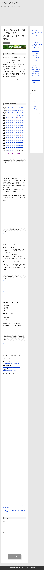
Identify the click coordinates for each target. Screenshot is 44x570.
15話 (12, 120)
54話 (18, 127)
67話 (10, 112)
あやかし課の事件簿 (36, 35)
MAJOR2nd (34, 30)
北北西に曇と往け (36, 63)
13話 (8, 120)
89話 (16, 115)
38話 (8, 107)
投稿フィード (36, 106)
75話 (6, 132)
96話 (10, 117)
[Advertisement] (22, 17)
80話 (16, 132)
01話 (20, 117)
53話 (16, 127)
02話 (22, 117)
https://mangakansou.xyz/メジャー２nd (11, 363)
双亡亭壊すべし (35, 67)
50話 (10, 127)
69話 (14, 112)
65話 (6, 112)
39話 (10, 107)
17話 (16, 120)
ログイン (36, 104)
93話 (24, 115)
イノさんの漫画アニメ (11, 3)
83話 (22, 132)
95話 (8, 117)
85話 (8, 115)
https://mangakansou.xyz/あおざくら (10, 370)
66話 (8, 112)
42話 (16, 107)
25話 (14, 122)
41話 (14, 107)
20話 (22, 120)
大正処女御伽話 (35, 71)
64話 (22, 110)
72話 (20, 112)
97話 (12, 117)
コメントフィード (37, 108)
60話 (14, 110)
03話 (8, 137)
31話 (10, 142)
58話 (10, 110)
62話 (18, 110)
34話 (16, 142)
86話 (10, 115)
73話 (22, 112)
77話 (10, 132)
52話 (14, 127)
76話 (8, 132)
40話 (12, 107)
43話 (18, 107)
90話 (18, 115)
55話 (20, 127)
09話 (20, 137)
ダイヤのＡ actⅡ (35, 51)
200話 (20, 135)
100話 (18, 117)
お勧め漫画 (34, 38)
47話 (22, 125)
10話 (22, 137)
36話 (20, 142)
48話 (6, 127)
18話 (18, 120)
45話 (22, 107)
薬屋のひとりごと (36, 82)
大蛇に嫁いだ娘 (35, 73)
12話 (6, 120)
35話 (18, 142)
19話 (20, 120)
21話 (6, 122)
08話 (18, 137)
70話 (16, 112)
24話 (12, 122)
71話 (18, 112)
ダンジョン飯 (35, 53)
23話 (10, 122)
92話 (22, 115)
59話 (12, 110)
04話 (10, 137)
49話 (8, 127)
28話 (20, 122)
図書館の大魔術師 (36, 69)
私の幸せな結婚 (35, 75)
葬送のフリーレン (36, 80)
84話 (6, 115)
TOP (6, 6)
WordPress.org (37, 109)
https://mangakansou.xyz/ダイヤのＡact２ (11, 359)
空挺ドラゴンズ (35, 78)
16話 (14, 120)
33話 (14, 142)
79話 (14, 132)
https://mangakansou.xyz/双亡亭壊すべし (11, 367)
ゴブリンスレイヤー (36, 42)
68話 (12, 112)
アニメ (33, 40)
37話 (6, 107)
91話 (20, 115)
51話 (12, 127)
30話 (8, 142)
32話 (12, 142)
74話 (24, 112)
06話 (14, 137)
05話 (12, 137)
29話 (22, 122)
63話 (20, 110)
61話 (16, 110)
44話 (20, 107)
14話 (10, 120)
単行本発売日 (35, 65)
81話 (18, 132)
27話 (18, 122)
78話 (12, 132)
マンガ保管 (34, 60)
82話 (20, 132)
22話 (8, 122)
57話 (8, 110)
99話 (16, 117)
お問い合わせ (36, 97)
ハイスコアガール (36, 55)
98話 (14, 117)
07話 (16, 137)
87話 (12, 115)
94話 (6, 117)
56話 (6, 110)
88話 (14, 115)
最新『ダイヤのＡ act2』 (14, 153)
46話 (24, 107)
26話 (16, 122)
